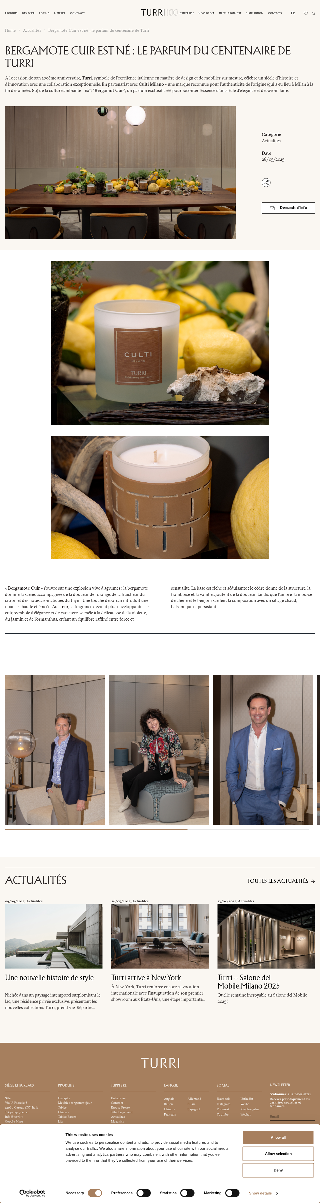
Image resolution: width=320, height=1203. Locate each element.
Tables (62, 1107)
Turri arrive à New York (146, 978)
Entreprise (187, 13)
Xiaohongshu (249, 1109)
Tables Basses (67, 1117)
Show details (260, 1193)
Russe (192, 1104)
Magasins (117, 1121)
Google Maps (14, 1121)
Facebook (223, 1099)
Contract (77, 13)
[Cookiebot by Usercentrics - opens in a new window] (32, 1193)
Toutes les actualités (277, 881)
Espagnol (194, 1109)
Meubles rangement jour (75, 1103)
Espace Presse (120, 1107)
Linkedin (246, 1099)
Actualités (32, 30)
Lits (60, 1121)
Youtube (222, 1114)
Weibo (245, 1104)
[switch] (143, 1193)
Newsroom (206, 13)
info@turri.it (14, 1117)
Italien (168, 1104)
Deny (278, 1170)
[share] (266, 182)
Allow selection (278, 1154)
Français (170, 1114)
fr (293, 13)
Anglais (169, 1099)
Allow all (278, 1137)
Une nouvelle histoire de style (49, 978)
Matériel (60, 13)
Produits (11, 13)
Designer (28, 13)
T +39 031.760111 (17, 1112)
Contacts (275, 13)
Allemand (194, 1099)
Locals (44, 13)
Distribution (254, 13)
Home (10, 30)
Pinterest (223, 1109)
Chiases (63, 1112)
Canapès (64, 1098)
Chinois (169, 1109)
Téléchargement (230, 13)
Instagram (223, 1104)
